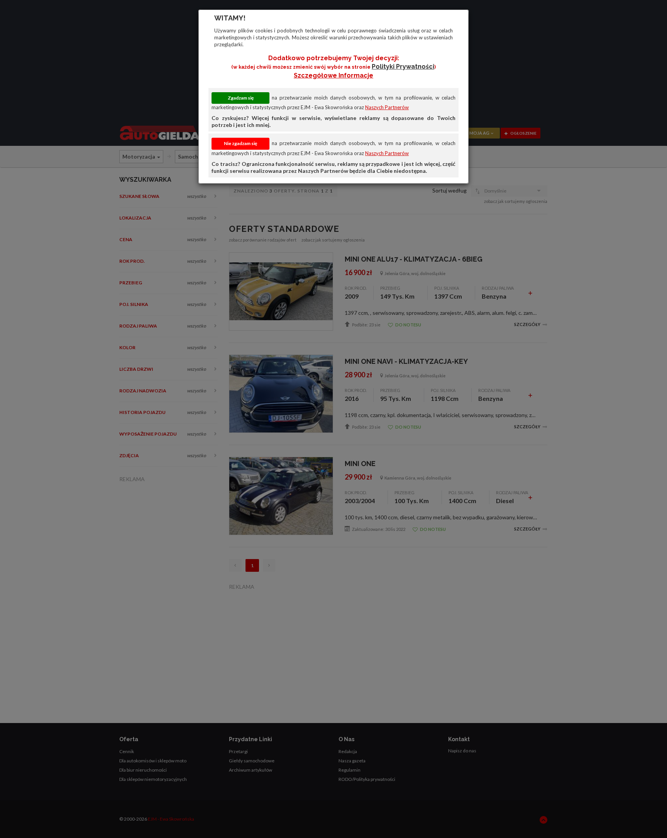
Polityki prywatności (403, 66)
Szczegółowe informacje (333, 75)
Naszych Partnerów (387, 107)
